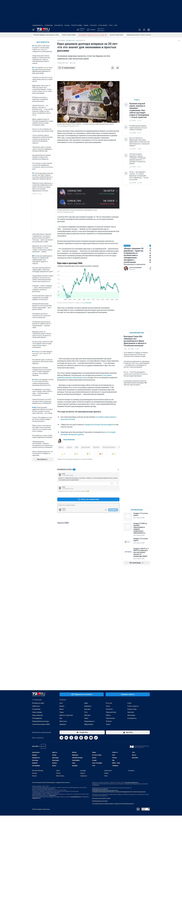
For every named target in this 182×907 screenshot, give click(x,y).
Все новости (43, 42)
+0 (112, 483)
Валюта (61, 447)
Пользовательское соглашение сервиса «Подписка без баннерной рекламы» (113, 803)
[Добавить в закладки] (113, 68)
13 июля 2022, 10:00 (62, 63)
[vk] (66, 738)
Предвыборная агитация (40, 721)
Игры (111, 25)
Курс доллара (86, 447)
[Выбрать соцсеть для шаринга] (117, 68)
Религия (108, 721)
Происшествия (111, 712)
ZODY (115, 25)
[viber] (76, 738)
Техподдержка (37, 718)
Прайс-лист (36, 706)
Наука (86, 718)
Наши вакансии (37, 715)
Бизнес (62, 706)
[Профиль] (148, 29)
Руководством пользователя (100, 789)
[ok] (71, 738)
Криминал (87, 706)
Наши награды (37, 712)
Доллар (69, 447)
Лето (86, 712)
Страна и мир (131, 709)
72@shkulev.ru (52, 795)
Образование (88, 724)
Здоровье (63, 724)
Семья (108, 724)
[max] (81, 738)
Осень (108, 706)
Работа (108, 715)
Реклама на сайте (38, 703)
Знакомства (58, 25)
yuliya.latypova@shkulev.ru (131, 782)
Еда (61, 718)
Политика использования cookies (101, 798)
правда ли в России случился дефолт (99, 425)
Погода (67, 25)
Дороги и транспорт (66, 715)
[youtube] (91, 738)
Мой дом (87, 715)
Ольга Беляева (69, 439)
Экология (130, 712)
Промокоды (49, 25)
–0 (117, 483)
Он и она (109, 703)
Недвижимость (37, 25)
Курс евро (96, 447)
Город (61, 712)
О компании (36, 709)
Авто (61, 703)
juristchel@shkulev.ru (75, 796)
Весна (62, 709)
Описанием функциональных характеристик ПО (105, 790)
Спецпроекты (132, 718)
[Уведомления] (144, 29)
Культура (87, 709)
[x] (86, 738)
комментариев (68, 68)
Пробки (91, 30)
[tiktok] (96, 738)
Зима (86, 703)
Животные (63, 721)
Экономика (131, 715)
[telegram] (61, 738)
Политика (109, 709)
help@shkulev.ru (36, 798)
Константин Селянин (109, 447)
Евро (76, 447)
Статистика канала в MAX (41, 724)
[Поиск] (139, 29)
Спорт (129, 703)
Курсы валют (102, 25)
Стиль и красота (132, 706)
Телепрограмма (76, 25)
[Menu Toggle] (33, 29)
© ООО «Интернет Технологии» (41, 809)
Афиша (86, 25)
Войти (64, 510)
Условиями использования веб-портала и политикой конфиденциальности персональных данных (119, 791)
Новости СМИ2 (63, 523)
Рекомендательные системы (100, 801)
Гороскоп (93, 25)
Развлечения (110, 718)
